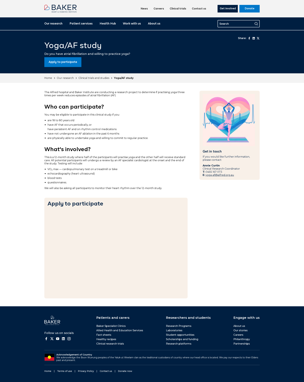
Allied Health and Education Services (119, 330)
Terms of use (64, 371)
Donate (249, 8)
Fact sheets (103, 334)
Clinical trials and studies (94, 77)
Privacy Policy (86, 371)
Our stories (240, 330)
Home (48, 77)
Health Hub (108, 23)
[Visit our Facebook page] (46, 339)
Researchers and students (188, 318)
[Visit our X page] (52, 339)
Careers (159, 9)
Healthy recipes (106, 339)
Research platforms (178, 343)
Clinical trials (178, 9)
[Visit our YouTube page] (58, 339)
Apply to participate (63, 62)
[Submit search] (256, 24)
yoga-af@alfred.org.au (220, 175)
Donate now (125, 371)
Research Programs (178, 325)
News (144, 9)
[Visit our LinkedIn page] (63, 339)
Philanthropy (241, 339)
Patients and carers (113, 318)
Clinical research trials (110, 343)
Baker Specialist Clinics (111, 325)
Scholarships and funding (182, 339)
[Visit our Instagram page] (69, 339)
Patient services (81, 23)
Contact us (199, 9)
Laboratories (174, 330)
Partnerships (241, 343)
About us (154, 23)
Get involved (228, 8)
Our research (53, 23)
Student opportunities (180, 334)
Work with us (132, 23)
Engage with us (246, 318)
